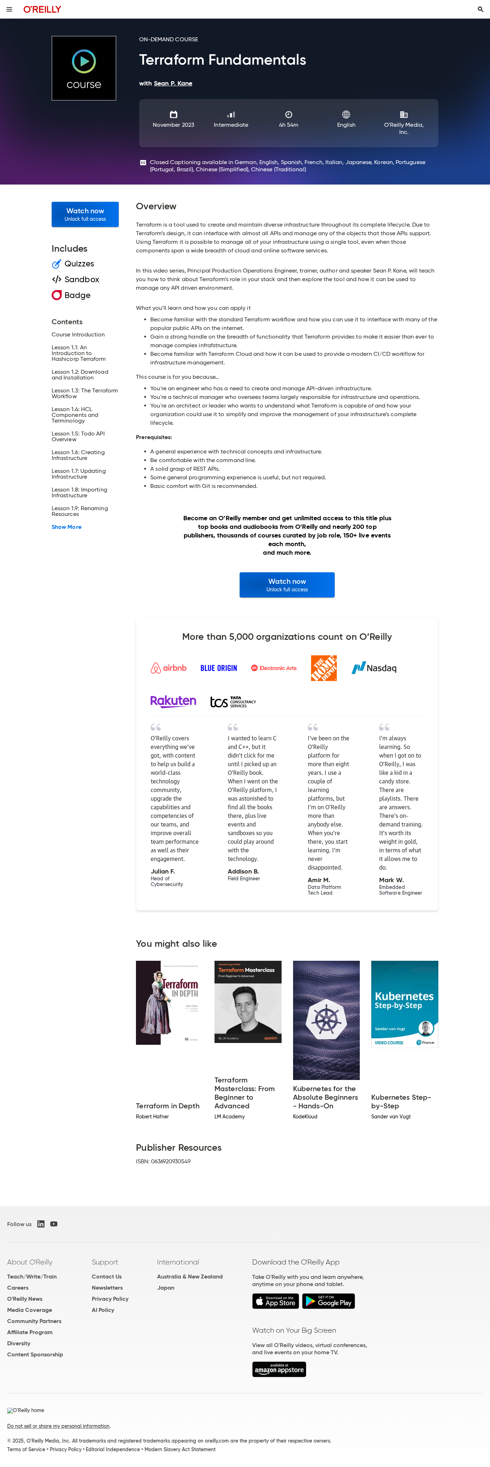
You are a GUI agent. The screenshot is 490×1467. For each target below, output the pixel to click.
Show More (66, 527)
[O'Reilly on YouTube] (53, 1224)
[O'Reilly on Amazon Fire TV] (279, 1375)
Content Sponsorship (35, 1354)
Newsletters (107, 1287)
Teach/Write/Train (32, 1276)
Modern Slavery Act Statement (180, 1449)
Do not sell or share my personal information (58, 1426)
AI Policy (103, 1310)
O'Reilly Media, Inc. (404, 128)
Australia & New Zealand (190, 1276)
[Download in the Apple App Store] (275, 1307)
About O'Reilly (29, 1262)
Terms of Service (26, 1449)
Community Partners (34, 1321)
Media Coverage (29, 1310)
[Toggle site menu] (9, 9)
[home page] (42, 9)
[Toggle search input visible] (480, 9)
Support (105, 1262)
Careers (17, 1287)
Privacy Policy (110, 1299)
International (178, 1262)
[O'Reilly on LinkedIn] (40, 1224)
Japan (165, 1287)
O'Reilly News (24, 1299)
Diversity (18, 1343)
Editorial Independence (113, 1449)
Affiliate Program (30, 1332)
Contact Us (107, 1276)
